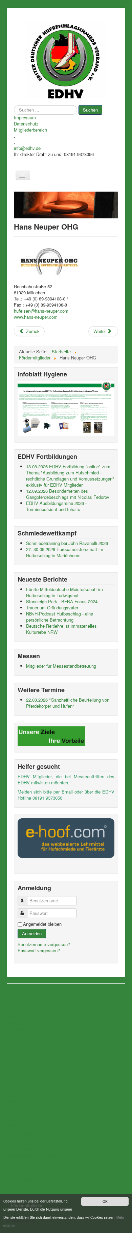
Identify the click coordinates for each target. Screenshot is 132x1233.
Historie (13, 1016)
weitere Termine (20, 1101)
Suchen (90, 109)
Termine (18, 1073)
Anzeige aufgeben (21, 1179)
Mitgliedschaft (24, 1007)
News (11, 1052)
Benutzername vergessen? (44, 944)
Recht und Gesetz (22, 1161)
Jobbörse (20, 1110)
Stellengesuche (19, 1125)
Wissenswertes (19, 1058)
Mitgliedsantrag (19, 1028)
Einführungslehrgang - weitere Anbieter (38, 1155)
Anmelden (32, 933)
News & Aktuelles (28, 1043)
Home (16, 996)
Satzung (13, 1022)
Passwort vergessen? (39, 950)
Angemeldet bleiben (42, 924)
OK (105, 1201)
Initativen (14, 1065)
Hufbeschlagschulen (23, 1149)
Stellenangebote (20, 1119)
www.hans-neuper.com (36, 317)
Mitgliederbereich (30, 130)
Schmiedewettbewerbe (25, 1089)
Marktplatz (21, 1170)
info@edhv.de (27, 148)
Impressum (25, 118)
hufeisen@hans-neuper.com (41, 311)
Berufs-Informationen (31, 1134)
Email (67, 791)
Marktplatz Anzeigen (23, 1185)
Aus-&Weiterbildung (23, 1143)
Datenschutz (26, 124)
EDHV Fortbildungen (23, 1082)
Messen (13, 1095)
